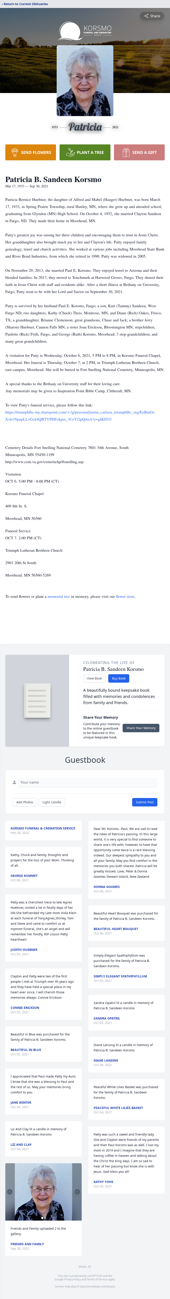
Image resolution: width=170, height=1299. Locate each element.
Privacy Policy (72, 1279)
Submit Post (145, 802)
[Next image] (77, 1191)
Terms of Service (97, 1279)
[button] (43, 1192)
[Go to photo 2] (45, 1218)
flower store (125, 596)
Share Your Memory (141, 728)
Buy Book (119, 678)
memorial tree (59, 596)
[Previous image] (9, 1191)
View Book (94, 678)
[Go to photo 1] (42, 1218)
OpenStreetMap (90, 1286)
